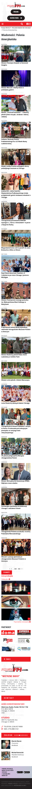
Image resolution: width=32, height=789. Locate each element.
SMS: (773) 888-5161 (11, 729)
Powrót (6, 572)
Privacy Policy (13, 783)
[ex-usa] (24, 632)
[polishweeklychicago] (8, 640)
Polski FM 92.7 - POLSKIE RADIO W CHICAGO (16, 4)
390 (19, 569)
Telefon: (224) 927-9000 (13, 726)
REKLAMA (16, 12)
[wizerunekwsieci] (24, 649)
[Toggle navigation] (2, 24)
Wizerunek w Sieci (20, 785)
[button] (14, 735)
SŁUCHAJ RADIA (14, 18)
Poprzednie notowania (21, 622)
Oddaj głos (5, 579)
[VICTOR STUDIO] (8, 649)
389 (15, 569)
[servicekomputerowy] (24, 640)
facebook (15, 745)
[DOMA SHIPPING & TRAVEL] (8, 632)
